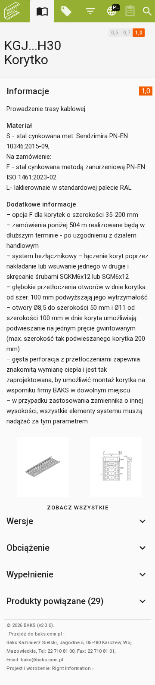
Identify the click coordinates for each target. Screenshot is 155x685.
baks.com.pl (48, 634)
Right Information (71, 668)
